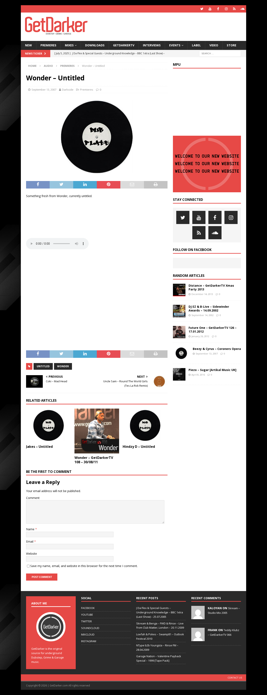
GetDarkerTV (123, 45)
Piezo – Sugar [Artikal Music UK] (212, 370)
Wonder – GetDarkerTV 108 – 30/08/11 (93, 459)
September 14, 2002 (202, 315)
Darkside (67, 89)
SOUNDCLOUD (90, 628)
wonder (63, 366)
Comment (33, 498)
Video (213, 45)
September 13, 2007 (43, 89)
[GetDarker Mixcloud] (234, 9)
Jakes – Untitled (39, 446)
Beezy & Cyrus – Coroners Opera (217, 349)
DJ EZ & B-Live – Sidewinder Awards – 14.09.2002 (209, 308)
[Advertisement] (174, 26)
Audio (48, 66)
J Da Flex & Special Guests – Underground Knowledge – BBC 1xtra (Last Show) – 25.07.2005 (159, 612)
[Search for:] (220, 53)
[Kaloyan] (198, 617)
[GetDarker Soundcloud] (242, 9)
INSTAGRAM (88, 641)
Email (30, 541)
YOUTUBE (87, 615)
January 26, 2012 (200, 336)
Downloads (95, 45)
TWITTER (86, 621)
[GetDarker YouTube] (210, 9)
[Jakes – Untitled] (48, 425)
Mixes (69, 45)
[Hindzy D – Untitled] (145, 425)
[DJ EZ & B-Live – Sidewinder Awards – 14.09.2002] (179, 311)
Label (196, 45)
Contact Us (235, 677)
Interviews (152, 45)
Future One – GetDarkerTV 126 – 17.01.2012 (213, 329)
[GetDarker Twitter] (201, 9)
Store (231, 45)
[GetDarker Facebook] (218, 9)
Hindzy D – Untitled (139, 446)
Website (31, 554)
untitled (43, 366)
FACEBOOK (88, 608)
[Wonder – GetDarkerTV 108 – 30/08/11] (96, 431)
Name (30, 529)
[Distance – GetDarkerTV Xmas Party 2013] (179, 290)
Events (174, 45)
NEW (28, 45)
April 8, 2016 (198, 374)
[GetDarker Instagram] (226, 9)
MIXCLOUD (87, 634)
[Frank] (198, 639)
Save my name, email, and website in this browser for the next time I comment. (84, 566)
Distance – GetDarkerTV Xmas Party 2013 (211, 287)
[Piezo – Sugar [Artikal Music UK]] (179, 374)
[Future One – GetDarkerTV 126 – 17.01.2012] (179, 332)
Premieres (48, 45)
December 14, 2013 (202, 294)
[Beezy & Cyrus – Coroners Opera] (181, 353)
